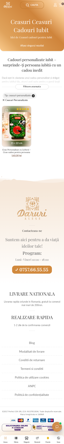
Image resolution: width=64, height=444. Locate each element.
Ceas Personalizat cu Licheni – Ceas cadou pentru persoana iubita (16, 152)
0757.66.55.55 (33, 269)
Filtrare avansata (32, 86)
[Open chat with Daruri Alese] (57, 427)
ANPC (32, 386)
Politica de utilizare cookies (32, 377)
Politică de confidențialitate (32, 394)
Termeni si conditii (31, 368)
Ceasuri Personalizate (16, 100)
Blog (32, 343)
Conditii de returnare (32, 360)
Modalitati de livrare (32, 351)
